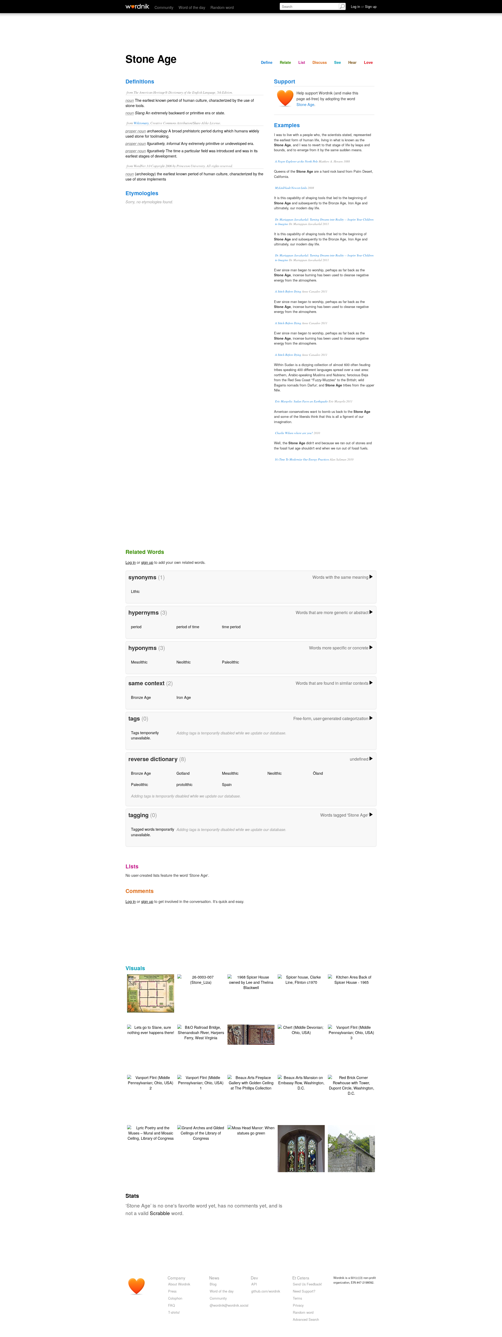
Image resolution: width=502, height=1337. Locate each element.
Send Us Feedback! (307, 1284)
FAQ (171, 1305)
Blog (213, 1284)
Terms (297, 1298)
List (301, 62)
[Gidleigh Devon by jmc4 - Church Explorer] (301, 1156)
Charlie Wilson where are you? (294, 433)
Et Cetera (300, 1277)
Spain (227, 784)
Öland (318, 773)
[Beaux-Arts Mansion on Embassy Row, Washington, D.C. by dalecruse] (301, 1082)
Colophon (175, 1298)
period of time (187, 626)
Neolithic (183, 662)
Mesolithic (139, 662)
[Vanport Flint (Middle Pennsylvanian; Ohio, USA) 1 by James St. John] (200, 1082)
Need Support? (304, 1291)
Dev (254, 1277)
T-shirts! (174, 1312)
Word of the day (192, 7)
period (136, 626)
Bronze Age (141, 697)
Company (176, 1277)
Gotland (183, 773)
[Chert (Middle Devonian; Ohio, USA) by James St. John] (301, 1029)
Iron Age (183, 697)
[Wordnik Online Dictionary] (137, 6)
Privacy (298, 1305)
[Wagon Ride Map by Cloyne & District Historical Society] (158, 993)
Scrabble (160, 1212)
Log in (131, 562)
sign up (147, 562)
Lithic (135, 591)
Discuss (319, 62)
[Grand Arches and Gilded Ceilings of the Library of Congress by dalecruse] (200, 1132)
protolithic (184, 784)
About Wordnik (179, 1284)
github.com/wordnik (265, 1291)
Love (368, 62)
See (337, 62)
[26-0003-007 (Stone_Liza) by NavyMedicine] (200, 979)
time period (231, 626)
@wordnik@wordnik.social (229, 1305)
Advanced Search (306, 1319)
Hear (352, 62)
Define (266, 62)
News (214, 1277)
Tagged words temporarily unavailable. (152, 831)
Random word (222, 7)
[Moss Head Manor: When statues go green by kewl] (251, 1129)
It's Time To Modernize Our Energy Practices (302, 459)
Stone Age (305, 104)
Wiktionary (141, 123)
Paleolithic (230, 662)
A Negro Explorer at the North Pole (296, 161)
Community (164, 7)
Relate (285, 62)
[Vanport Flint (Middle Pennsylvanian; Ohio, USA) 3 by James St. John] (351, 1032)
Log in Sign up (363, 6)
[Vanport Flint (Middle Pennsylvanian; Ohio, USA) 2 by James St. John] (150, 1082)
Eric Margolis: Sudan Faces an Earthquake (301, 401)
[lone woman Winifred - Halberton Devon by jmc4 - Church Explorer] (258, 1034)
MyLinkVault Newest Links (291, 188)
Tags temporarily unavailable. (145, 735)
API (254, 1284)
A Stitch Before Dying (288, 291)
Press (172, 1291)
